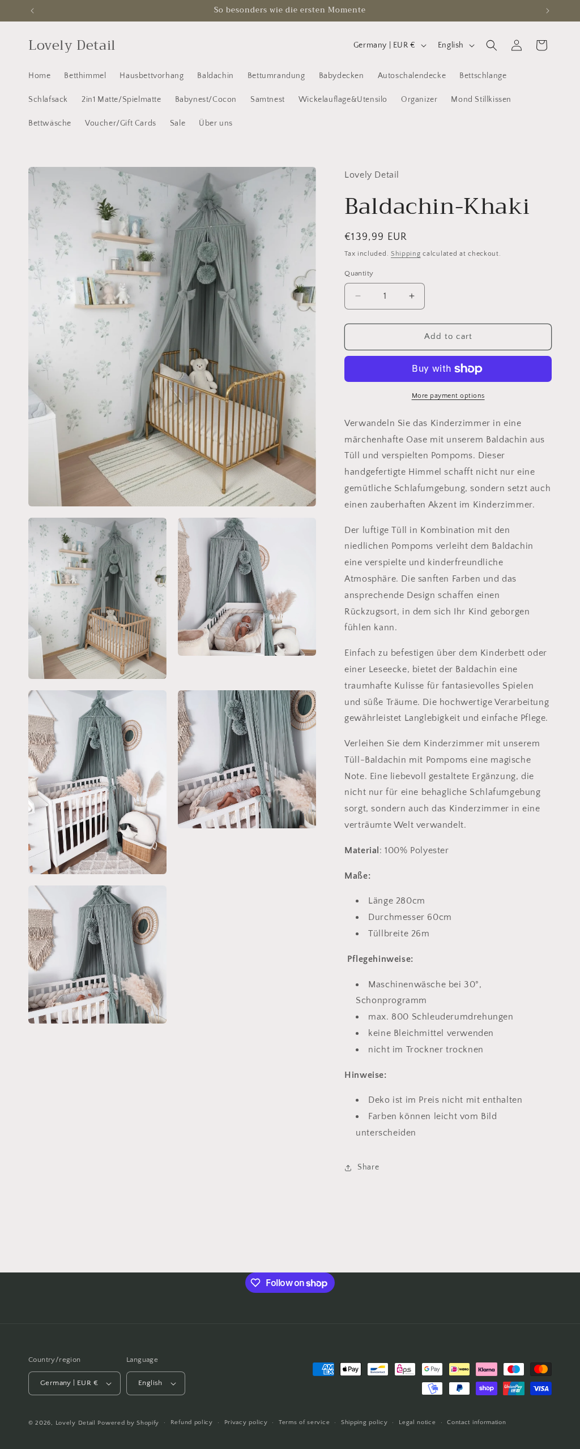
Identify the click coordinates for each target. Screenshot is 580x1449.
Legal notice (417, 1422)
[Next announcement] (547, 11)
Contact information (476, 1422)
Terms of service (304, 1422)
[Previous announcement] (32, 11)
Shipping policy (364, 1422)
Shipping (406, 253)
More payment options (448, 395)
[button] (491, 45)
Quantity (358, 273)
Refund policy (191, 1422)
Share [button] (368, 1167)
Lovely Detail (76, 1423)
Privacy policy (246, 1422)
